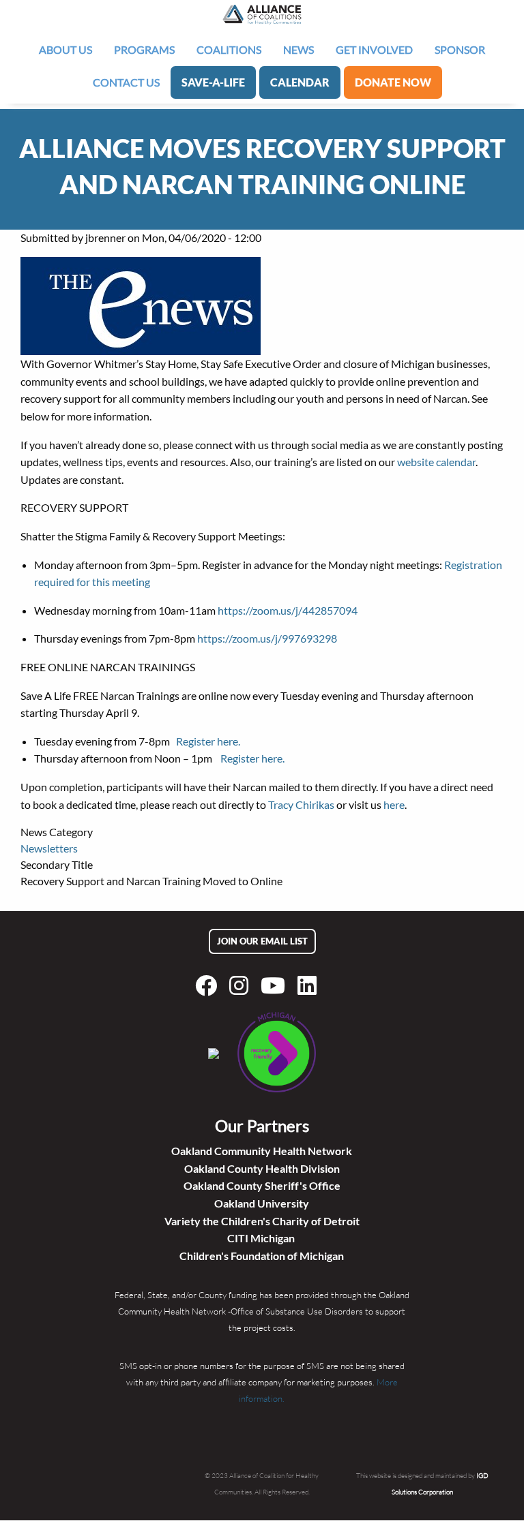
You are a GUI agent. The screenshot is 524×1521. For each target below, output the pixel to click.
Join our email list (262, 941)
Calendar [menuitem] (300, 82)
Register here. (208, 741)
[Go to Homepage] (262, 14)
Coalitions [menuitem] (228, 49)
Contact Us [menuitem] (126, 82)
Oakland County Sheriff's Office (262, 1185)
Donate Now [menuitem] (393, 82)
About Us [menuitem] (65, 49)
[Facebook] (208, 985)
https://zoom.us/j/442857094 (288, 610)
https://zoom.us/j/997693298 (267, 638)
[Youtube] (276, 985)
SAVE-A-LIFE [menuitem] (213, 82)
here (394, 804)
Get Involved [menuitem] (374, 49)
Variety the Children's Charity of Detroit (262, 1220)
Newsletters (49, 848)
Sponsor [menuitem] (460, 49)
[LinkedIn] (309, 985)
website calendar (436, 461)
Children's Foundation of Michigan (261, 1255)
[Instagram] (241, 985)
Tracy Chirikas (301, 804)
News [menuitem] (298, 49)
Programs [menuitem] (144, 49)
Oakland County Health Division (262, 1168)
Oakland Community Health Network (261, 1150)
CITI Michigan (262, 1237)
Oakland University (261, 1203)
